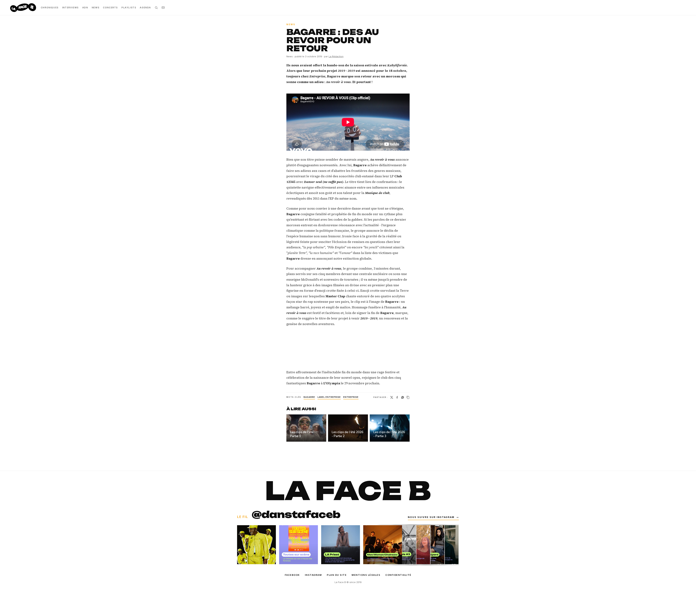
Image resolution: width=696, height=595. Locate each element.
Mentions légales (366, 574)
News (95, 7)
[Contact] (163, 7)
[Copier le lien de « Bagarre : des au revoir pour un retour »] (408, 397)
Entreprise (351, 397)
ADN (85, 7)
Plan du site (337, 574)
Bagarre (309, 397)
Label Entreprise (329, 397)
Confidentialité (398, 574)
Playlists (128, 7)
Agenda (145, 7)
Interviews (70, 7)
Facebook (292, 574)
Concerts (110, 7)
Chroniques (50, 7)
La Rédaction (336, 56)
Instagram (313, 574)
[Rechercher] (156, 7)
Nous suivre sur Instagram (433, 517)
